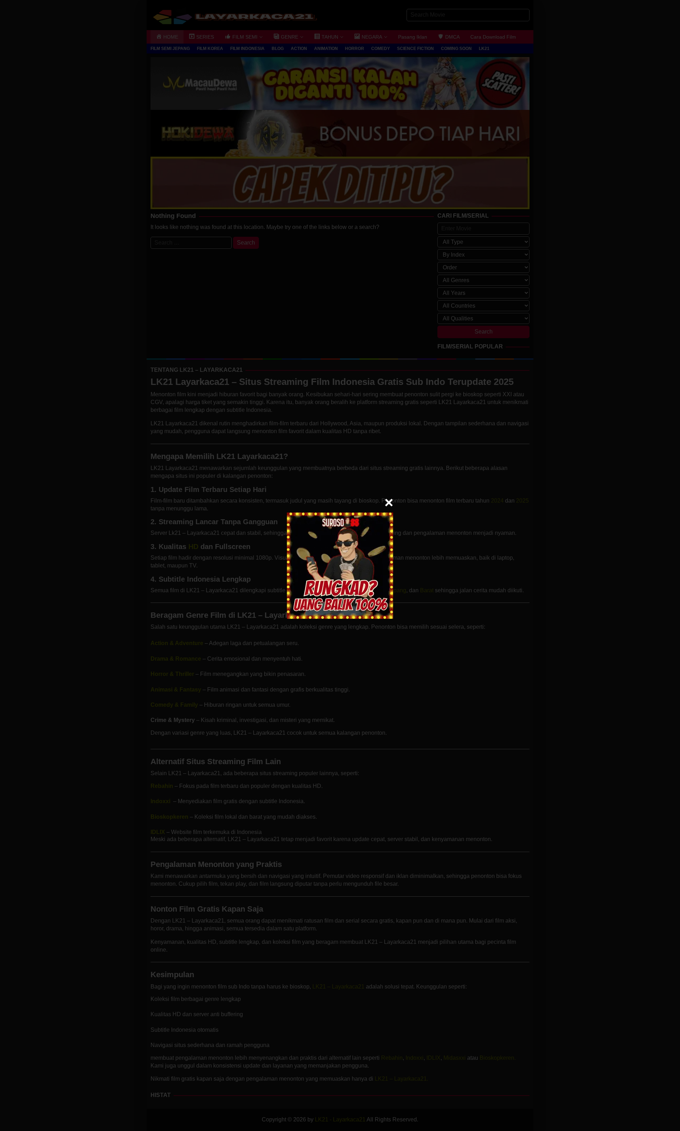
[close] (389, 502)
